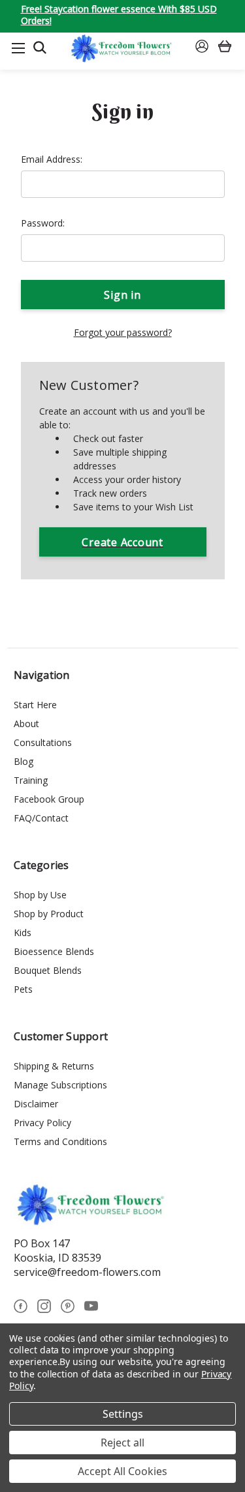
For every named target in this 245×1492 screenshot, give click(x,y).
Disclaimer (36, 1104)
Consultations (43, 742)
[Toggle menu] (18, 48)
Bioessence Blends (54, 951)
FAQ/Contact (41, 818)
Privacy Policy (42, 1122)
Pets (23, 989)
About (26, 723)
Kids (22, 932)
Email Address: (51, 159)
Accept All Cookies (122, 1471)
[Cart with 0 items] (224, 48)
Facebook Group (49, 799)
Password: (43, 223)
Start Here (35, 704)
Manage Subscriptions (60, 1085)
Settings (123, 1414)
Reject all (122, 1442)
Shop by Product (49, 913)
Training (31, 780)
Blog (23, 761)
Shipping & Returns (54, 1066)
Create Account (122, 542)
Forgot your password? (123, 332)
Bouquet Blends (48, 970)
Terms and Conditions (60, 1141)
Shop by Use (40, 895)
